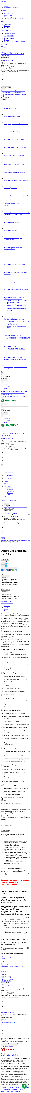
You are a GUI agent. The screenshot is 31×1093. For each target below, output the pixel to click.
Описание (7, 606)
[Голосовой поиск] (3, 380)
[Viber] (11, 570)
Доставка (6, 611)
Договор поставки (9, 38)
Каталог (3, 958)
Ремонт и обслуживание (11, 7)
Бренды (3, 963)
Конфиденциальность (7, 1046)
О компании (7, 24)
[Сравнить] (4, 566)
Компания (3, 968)
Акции (2, 961)
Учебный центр (8, 13)
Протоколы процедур (10, 17)
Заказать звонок (5, 57)
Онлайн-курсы (8, 15)
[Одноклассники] (4, 570)
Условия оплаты (8, 35)
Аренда (6, 6)
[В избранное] (4, 563)
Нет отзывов (5, 559)
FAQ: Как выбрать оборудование (13, 18)
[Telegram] (16, 570)
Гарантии (6, 40)
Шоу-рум (6, 27)
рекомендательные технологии (10, 1055)
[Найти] (6, 380)
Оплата (6, 609)
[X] (9, 570)
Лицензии (7, 26)
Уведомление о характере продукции (14, 41)
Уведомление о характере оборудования (12, 966)
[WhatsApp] (13, 570)
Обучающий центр (6, 965)
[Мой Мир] (7, 570)
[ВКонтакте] (2, 570)
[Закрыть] (2, 465)
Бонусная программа (10, 33)
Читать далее (14, 1073)
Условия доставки (9, 36)
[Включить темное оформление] (3, 89)
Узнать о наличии (5, 575)
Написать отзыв (5, 830)
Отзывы (6, 607)
